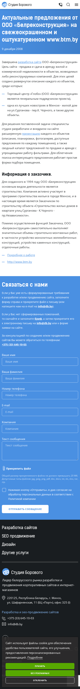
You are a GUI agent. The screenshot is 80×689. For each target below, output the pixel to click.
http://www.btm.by (19, 262)
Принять (40, 666)
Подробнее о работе (21, 255)
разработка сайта (29, 62)
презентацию (31, 133)
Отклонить (40, 680)
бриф (38, 318)
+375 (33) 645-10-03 (14, 344)
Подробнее (35, 657)
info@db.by (45, 306)
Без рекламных (40, 673)
